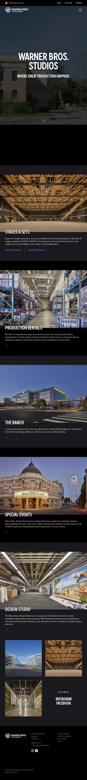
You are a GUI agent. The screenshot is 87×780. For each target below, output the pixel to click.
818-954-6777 (36, 743)
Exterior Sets (37, 250)
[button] (43, 120)
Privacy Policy (62, 739)
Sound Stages (13, 250)
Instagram (64, 699)
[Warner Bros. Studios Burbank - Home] (16, 736)
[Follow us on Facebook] (36, 750)
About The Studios (41, 159)
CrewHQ (79, 3)
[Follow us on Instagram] (32, 750)
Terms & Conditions (64, 736)
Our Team (68, 3)
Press (59, 741)
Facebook (63, 703)
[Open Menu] (80, 10)
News (59, 3)
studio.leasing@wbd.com (40, 745)
